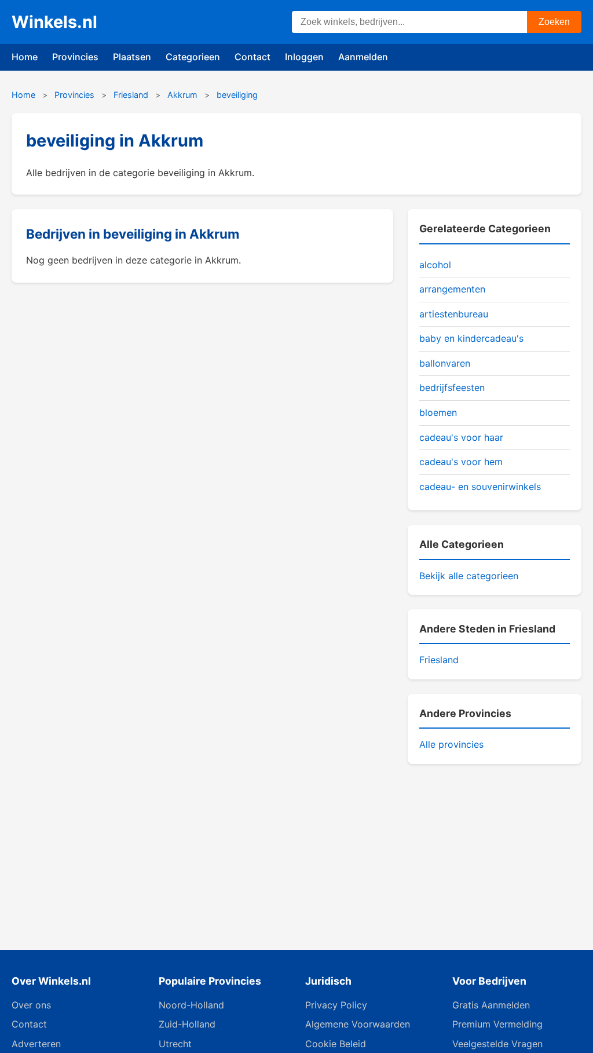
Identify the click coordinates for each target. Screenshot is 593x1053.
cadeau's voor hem (461, 461)
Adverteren (36, 1044)
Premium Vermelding (497, 1024)
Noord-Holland (191, 1005)
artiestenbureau (453, 314)
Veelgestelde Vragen (497, 1044)
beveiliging (237, 95)
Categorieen (193, 57)
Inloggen (304, 57)
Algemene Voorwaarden (357, 1024)
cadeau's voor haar (461, 437)
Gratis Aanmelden (491, 1005)
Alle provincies (451, 744)
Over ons (31, 1005)
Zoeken (554, 22)
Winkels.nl (54, 22)
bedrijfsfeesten (452, 387)
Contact (252, 57)
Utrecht (175, 1044)
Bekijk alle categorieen (468, 576)
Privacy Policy (336, 1005)
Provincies (75, 57)
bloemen (438, 412)
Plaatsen (132, 57)
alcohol (435, 264)
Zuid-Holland (187, 1024)
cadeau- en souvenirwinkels (480, 486)
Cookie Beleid (335, 1044)
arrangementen (452, 289)
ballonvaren (444, 363)
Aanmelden (363, 57)
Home (25, 57)
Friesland (131, 95)
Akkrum (182, 95)
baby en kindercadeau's (471, 338)
